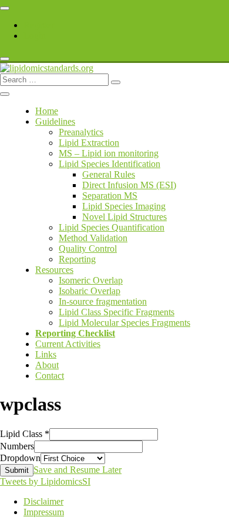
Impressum (43, 512)
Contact (49, 376)
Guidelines (55, 121)
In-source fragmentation (103, 301)
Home (46, 111)
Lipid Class (24, 434)
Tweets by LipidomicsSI (45, 481)
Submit (17, 470)
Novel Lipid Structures (124, 217)
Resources (54, 270)
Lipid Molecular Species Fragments (124, 323)
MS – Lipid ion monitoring (109, 153)
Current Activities (67, 344)
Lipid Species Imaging (124, 206)
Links (45, 354)
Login (34, 36)
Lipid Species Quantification (111, 227)
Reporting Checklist (75, 333)
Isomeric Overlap (91, 280)
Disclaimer (43, 501)
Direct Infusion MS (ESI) (129, 185)
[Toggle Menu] (4, 8)
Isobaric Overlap (89, 291)
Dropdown (20, 458)
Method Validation (93, 238)
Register (38, 25)
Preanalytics (81, 132)
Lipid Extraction (89, 143)
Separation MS (109, 196)
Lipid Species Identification (109, 164)
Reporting (77, 259)
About (47, 365)
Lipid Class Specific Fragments (116, 312)
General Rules (108, 174)
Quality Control (88, 249)
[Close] (4, 59)
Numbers (17, 446)
